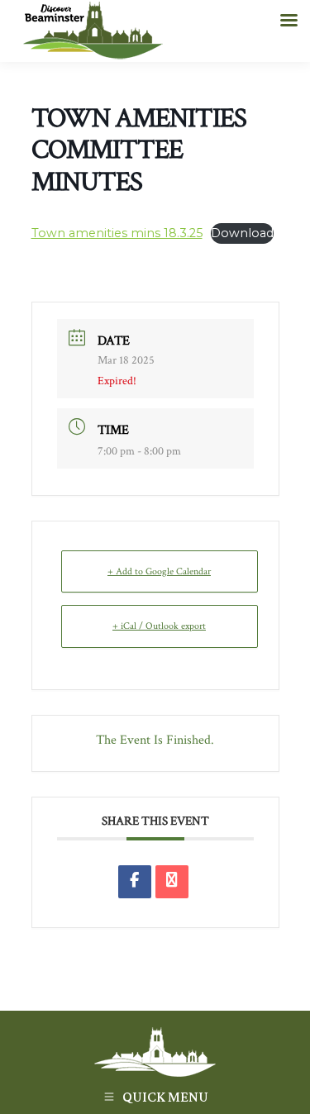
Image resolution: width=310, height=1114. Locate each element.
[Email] (171, 881)
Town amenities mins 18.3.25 (117, 233)
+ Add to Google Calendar (159, 571)
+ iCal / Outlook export (159, 626)
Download (242, 233)
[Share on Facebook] (134, 881)
